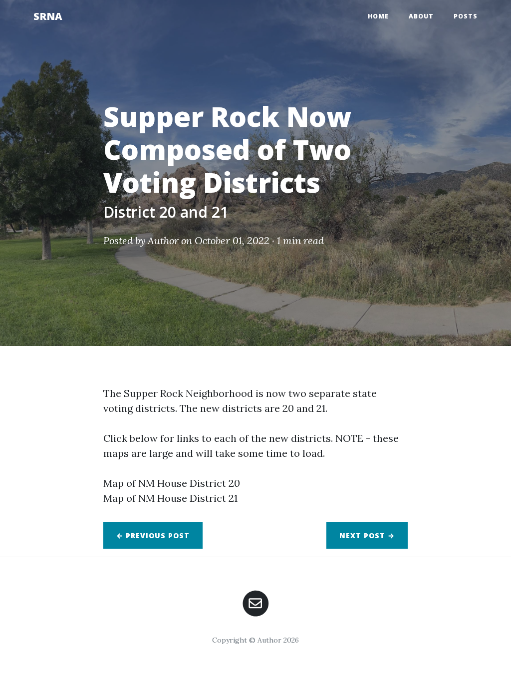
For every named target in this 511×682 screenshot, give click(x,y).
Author (163, 240)
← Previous (153, 535)
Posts (466, 16)
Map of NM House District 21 (170, 498)
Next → (367, 535)
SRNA (47, 16)
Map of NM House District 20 (171, 483)
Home (378, 16)
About (421, 16)
